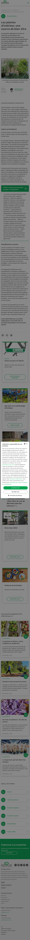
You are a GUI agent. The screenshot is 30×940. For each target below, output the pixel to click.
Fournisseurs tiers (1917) (8, 464)
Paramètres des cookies (16, 482)
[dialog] (15, 470)
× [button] (26, 443)
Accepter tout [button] (15, 488)
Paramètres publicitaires (16, 479)
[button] (15, 495)
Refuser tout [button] (15, 492)
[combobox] (24, 444)
